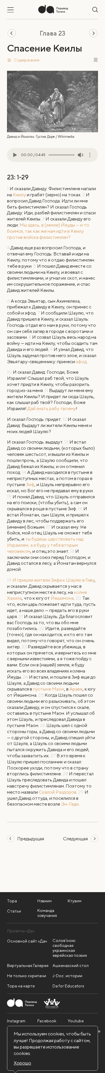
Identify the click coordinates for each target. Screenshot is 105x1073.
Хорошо (22, 1063)
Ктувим (74, 901)
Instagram (16, 1021)
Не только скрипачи (26, 975)
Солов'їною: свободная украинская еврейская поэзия (69, 948)
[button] (52, 60)
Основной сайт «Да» (27, 941)
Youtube (76, 1021)
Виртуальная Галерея (27, 965)
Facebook (46, 1021)
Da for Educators (68, 986)
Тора (12, 901)
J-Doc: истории (67, 975)
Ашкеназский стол (70, 965)
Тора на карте (21, 986)
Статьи (14, 911)
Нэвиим (44, 901)
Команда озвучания (47, 913)
